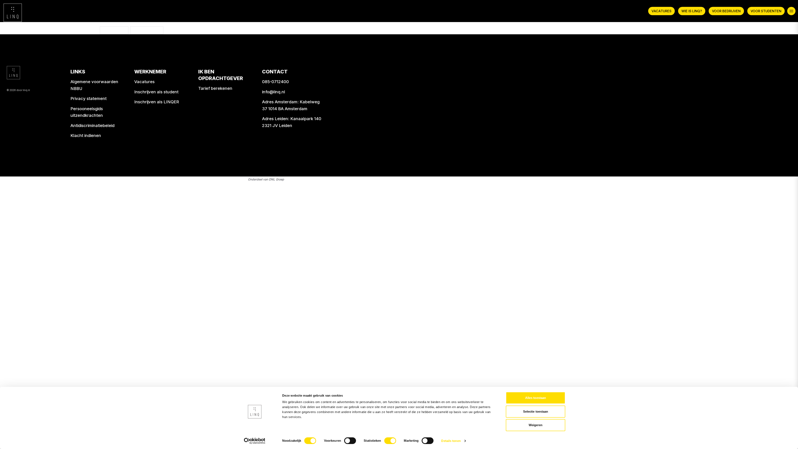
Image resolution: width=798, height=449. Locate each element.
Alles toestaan (535, 398)
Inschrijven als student (156, 91)
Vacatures (661, 11)
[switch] (350, 440)
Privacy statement (88, 98)
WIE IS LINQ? (691, 11)
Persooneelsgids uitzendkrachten (86, 112)
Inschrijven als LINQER (156, 101)
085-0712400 (275, 81)
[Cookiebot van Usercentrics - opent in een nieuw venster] (254, 441)
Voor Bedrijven (726, 11)
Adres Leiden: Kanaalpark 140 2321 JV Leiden (291, 122)
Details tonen (451, 441)
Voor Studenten (766, 11)
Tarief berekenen (215, 88)
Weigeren (536, 425)
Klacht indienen (85, 135)
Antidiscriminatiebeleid (92, 125)
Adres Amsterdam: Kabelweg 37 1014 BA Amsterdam (291, 105)
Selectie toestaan (535, 411)
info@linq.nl (273, 91)
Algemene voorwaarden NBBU (94, 85)
